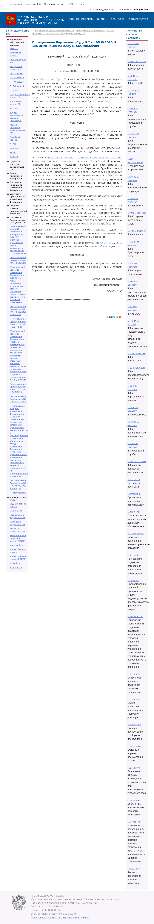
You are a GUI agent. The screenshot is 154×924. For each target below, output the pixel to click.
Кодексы (87, 19)
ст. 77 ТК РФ (133, 699)
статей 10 (109, 205)
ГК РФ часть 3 (17, 82)
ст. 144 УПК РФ (134, 725)
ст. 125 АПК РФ (134, 869)
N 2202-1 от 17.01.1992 (137, 353)
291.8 (119, 242)
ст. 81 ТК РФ (133, 555)
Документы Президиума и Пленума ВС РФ (18, 220)
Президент (116, 19)
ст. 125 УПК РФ (134, 746)
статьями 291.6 (105, 242)
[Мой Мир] (120, 316)
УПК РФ (14, 156)
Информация (13, 4)
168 (120, 205)
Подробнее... (19, 492)
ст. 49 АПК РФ (134, 822)
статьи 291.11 (114, 157)
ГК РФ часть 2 (17, 77)
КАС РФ (14, 108)
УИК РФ (14, 148)
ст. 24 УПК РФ (134, 768)
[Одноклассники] (117, 316)
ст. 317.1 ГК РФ (134, 494)
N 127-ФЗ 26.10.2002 (136, 368)
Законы (101, 19)
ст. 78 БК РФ (133, 580)
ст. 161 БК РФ (133, 674)
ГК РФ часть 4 (17, 86)
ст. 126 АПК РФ (134, 800)
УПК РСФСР (16, 567)
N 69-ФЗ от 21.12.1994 (137, 62)
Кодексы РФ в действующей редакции (17, 42)
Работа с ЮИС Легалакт (71, 4)
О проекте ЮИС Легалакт (39, 4)
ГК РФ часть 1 (16, 73)
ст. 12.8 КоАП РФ (135, 616)
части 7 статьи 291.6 (90, 157)
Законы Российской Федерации (16, 176)
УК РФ (13, 152)
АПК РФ (14, 48)
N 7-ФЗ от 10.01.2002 (137, 213)
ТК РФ (13, 144)
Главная (73, 19)
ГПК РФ (14, 90)
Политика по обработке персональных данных (60, 917)
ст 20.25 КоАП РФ (136, 534)
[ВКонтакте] (110, 316)
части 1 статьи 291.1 (61, 157)
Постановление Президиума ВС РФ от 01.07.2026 (18, 260)
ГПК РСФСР (16, 510)
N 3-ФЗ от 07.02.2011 (137, 231)
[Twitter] (113, 316)
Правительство (137, 19)
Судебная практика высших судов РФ (54, 30)
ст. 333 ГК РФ (134, 480)
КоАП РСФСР (16, 545)
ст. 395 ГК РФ (134, 512)
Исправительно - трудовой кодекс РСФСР (18, 538)
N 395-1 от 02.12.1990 (137, 461)
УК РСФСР (15, 563)
